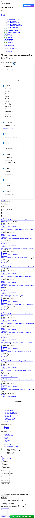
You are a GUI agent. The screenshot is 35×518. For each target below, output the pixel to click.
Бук (7, 91)
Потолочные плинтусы (11, 418)
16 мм (8, 183)
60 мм (7, 171)
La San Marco (10, 125)
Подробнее (4, 224)
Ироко (8, 104)
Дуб (7, 99)
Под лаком (9, 194)
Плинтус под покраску (14, 24)
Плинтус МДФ (11, 21)
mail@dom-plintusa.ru (12, 446)
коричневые (10, 162)
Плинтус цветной (12, 27)
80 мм (8, 174)
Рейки (6, 421)
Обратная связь (5, 456)
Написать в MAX (28, 5)
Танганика (9, 111)
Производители (8, 435)
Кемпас (8, 106)
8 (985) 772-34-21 (7, 444)
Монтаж (6, 428)
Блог (5, 441)
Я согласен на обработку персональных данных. (16, 494)
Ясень (8, 116)
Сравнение (14, 226)
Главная (6, 434)
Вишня (8, 96)
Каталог (3, 15)
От (3, 69)
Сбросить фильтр (8, 128)
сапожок (8, 148)
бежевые (8, 157)
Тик (7, 114)
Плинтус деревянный (13, 22)
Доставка (6, 438)
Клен (7, 109)
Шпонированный (11, 137)
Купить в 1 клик (6, 226)
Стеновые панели (9, 419)
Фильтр (3, 200)
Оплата (6, 437)
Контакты (7, 440)
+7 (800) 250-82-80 (6, 458)
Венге (8, 94)
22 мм (7, 185)
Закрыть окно (5, 508)
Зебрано (8, 101)
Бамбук (8, 89)
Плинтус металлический (14, 25)
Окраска (6, 427)
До (15, 69)
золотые (8, 160)
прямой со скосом (11, 146)
